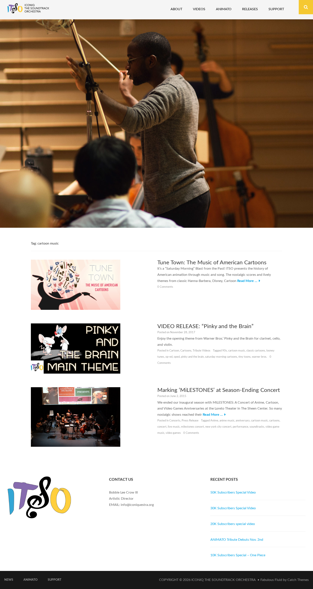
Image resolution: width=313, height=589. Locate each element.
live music (174, 426)
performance (240, 426)
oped (177, 357)
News (8, 579)
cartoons (274, 420)
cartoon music (236, 350)
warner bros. (259, 357)
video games (173, 433)
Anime (214, 420)
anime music (227, 420)
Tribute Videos (201, 350)
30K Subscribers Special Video (233, 508)
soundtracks (257, 426)
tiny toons (244, 357)
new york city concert (218, 426)
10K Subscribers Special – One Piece (237, 555)
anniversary (243, 420)
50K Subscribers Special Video (233, 492)
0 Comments (165, 287)
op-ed (168, 357)
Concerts (174, 420)
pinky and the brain (192, 357)
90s (224, 350)
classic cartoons (255, 350)
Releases (250, 9)
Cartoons (185, 350)
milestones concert (192, 426)
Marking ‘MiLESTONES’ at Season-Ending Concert (218, 390)
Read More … (247, 281)
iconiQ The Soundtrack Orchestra (223, 580)
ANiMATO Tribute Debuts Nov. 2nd (236, 539)
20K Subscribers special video (232, 524)
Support (276, 9)
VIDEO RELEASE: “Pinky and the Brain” (205, 326)
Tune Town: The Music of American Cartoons (211, 262)
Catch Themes (298, 580)
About (176, 9)
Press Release (190, 420)
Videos (199, 9)
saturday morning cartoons (221, 357)
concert (162, 426)
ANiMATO (30, 579)
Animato (223, 9)
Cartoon (174, 350)
